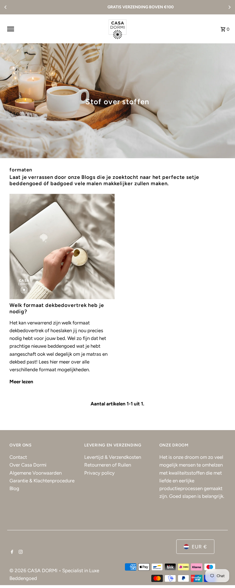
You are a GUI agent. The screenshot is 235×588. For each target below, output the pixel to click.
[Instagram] (20, 552)
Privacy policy (99, 473)
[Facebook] (11, 552)
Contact (18, 457)
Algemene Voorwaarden (35, 473)
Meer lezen (21, 381)
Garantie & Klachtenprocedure (42, 480)
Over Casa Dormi (27, 465)
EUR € (199, 547)
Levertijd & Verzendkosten (112, 457)
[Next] (229, 7)
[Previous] (5, 7)
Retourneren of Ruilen (107, 465)
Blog (14, 488)
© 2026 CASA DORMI (34, 570)
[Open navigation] (54, 29)
